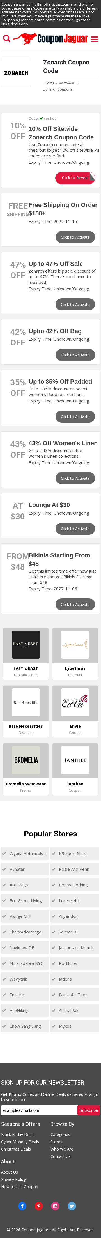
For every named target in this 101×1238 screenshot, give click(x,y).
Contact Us (60, 1156)
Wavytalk (17, 979)
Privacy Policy (13, 1179)
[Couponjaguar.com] (50, 45)
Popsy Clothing (73, 884)
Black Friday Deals (18, 1134)
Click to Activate (75, 237)
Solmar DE (68, 932)
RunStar (16, 869)
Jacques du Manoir (76, 947)
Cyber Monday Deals (20, 1141)
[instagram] (55, 1206)
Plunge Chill (19, 916)
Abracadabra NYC (25, 963)
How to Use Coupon (19, 1186)
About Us (9, 1172)
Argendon (68, 916)
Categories (60, 1134)
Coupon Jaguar (34, 1229)
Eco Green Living (25, 900)
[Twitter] (72, 1206)
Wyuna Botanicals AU (28, 853)
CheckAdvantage (25, 932)
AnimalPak (68, 1010)
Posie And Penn (73, 869)
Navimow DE (21, 947)
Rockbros (67, 963)
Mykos (65, 1026)
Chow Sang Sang (24, 1026)
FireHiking (18, 1010)
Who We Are (61, 1149)
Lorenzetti (68, 900)
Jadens (65, 979)
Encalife (16, 994)
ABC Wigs (18, 884)
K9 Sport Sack (72, 853)
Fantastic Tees (73, 994)
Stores (56, 1141)
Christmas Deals (16, 1149)
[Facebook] (22, 1206)
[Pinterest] (39, 1206)
